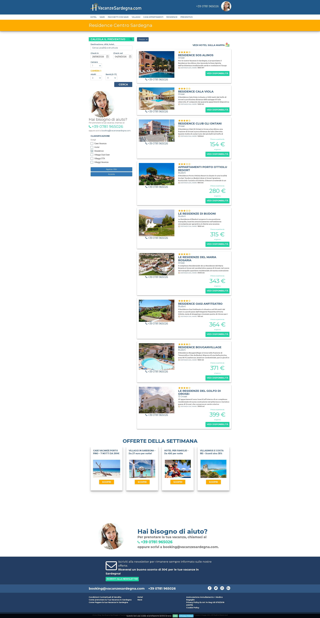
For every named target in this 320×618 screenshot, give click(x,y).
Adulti (93, 74)
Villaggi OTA (99, 158)
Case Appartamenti (153, 17)
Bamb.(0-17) (111, 74)
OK (175, 616)
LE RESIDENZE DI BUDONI (197, 214)
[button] (96, 65)
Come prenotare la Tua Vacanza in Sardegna (110, 600)
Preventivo (186, 17)
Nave (102, 17)
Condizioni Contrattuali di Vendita (105, 597)
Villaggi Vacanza (101, 162)
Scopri (106, 482)
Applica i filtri (111, 169)
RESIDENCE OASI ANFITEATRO (200, 305)
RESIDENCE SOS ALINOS (195, 56)
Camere (94, 62)
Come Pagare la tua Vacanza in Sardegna (108, 602)
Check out (118, 53)
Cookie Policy (192, 608)
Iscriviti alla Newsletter (122, 579)
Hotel (93, 17)
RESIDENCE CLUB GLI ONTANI (200, 124)
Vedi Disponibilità (217, 73)
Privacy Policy (186, 616)
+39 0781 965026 (207, 6)
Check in (95, 53)
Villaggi (136, 17)
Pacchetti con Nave (118, 17)
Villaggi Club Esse (102, 155)
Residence (171, 17)
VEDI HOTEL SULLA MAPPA (209, 45)
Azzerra (111, 174)
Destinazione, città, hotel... (103, 44)
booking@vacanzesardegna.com (116, 130)
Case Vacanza (100, 143)
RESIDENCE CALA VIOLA (196, 92)
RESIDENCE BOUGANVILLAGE (199, 348)
